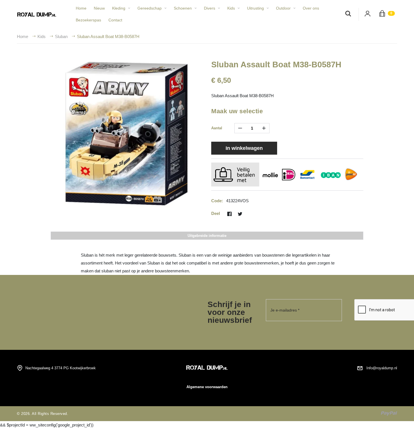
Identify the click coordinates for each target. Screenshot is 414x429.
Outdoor (283, 8)
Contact (115, 20)
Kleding (118, 8)
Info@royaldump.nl (381, 368)
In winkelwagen (244, 148)
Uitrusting (255, 8)
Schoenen (183, 8)
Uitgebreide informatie (207, 236)
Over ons (311, 8)
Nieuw (99, 8)
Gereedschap (149, 8)
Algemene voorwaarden (207, 387)
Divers (209, 8)
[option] (127, 134)
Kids (231, 8)
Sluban (61, 36)
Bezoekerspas (88, 20)
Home (81, 8)
